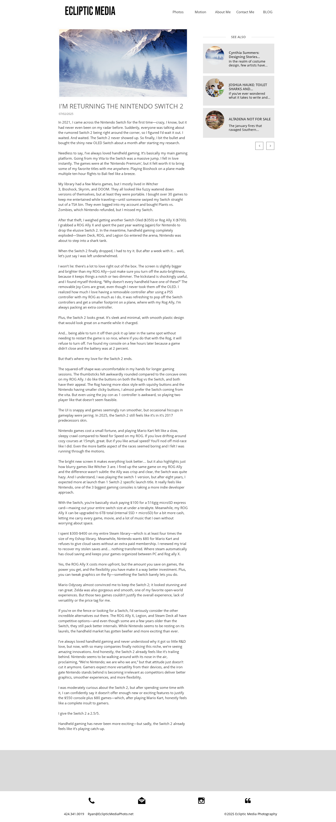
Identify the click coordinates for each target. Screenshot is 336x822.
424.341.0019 (74, 814)
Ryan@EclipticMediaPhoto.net (110, 814)
